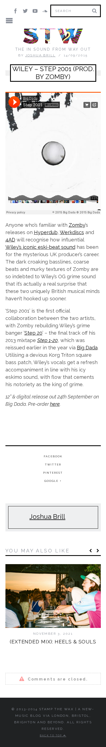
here (55, 404)
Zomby (77, 225)
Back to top (51, 735)
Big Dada (87, 347)
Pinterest (53, 472)
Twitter (53, 464)
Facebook (53, 456)
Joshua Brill (40, 55)
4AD (10, 240)
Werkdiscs (72, 232)
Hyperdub (46, 232)
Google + (53, 480)
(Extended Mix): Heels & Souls (53, 642)
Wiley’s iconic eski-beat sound (40, 247)
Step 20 (33, 333)
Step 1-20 (47, 340)
